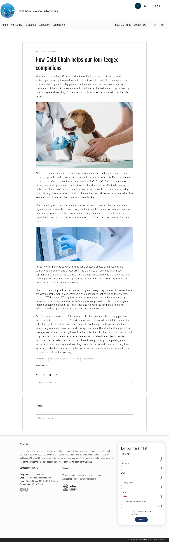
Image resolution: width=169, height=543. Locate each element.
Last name (125, 463)
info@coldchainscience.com (39, 478)
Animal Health (41, 365)
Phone (123, 492)
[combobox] (141, 506)
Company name (127, 482)
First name (125, 454)
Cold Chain (41, 359)
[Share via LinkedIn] (50, 374)
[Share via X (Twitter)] (43, 374)
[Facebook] (26, 490)
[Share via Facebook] (37, 374)
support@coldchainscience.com (89, 475)
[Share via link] (56, 374)
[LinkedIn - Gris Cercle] (22, 490)
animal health (88, 359)
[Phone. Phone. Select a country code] (125, 496)
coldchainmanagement (59, 359)
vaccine (76, 359)
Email (123, 473)
